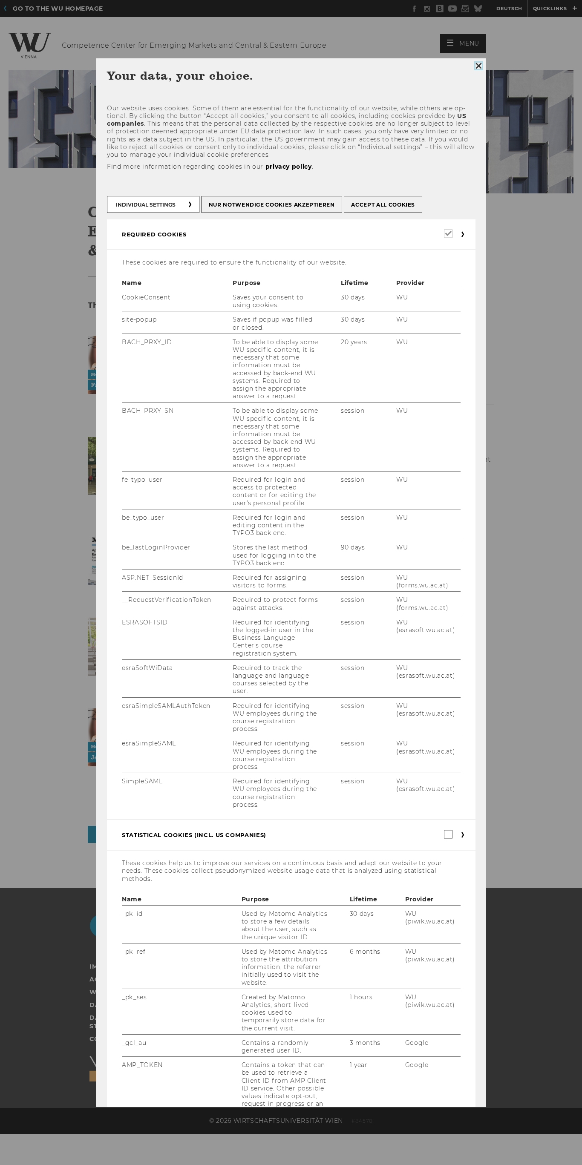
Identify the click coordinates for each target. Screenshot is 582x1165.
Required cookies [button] (154, 234)
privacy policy (288, 166)
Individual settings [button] (146, 204)
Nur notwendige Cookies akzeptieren (271, 204)
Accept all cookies (383, 204)
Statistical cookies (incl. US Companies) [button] (194, 834)
